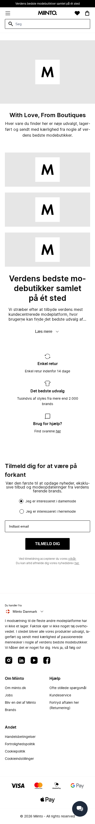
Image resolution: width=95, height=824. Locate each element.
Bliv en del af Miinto (20, 702)
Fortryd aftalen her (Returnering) (64, 705)
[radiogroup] (47, 506)
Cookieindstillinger (19, 759)
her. (77, 563)
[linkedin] (21, 660)
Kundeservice (60, 695)
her (58, 431)
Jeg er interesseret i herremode (51, 511)
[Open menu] (8, 13)
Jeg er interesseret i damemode (50, 501)
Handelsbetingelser (20, 737)
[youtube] (34, 660)
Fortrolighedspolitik (20, 744)
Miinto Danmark (25, 611)
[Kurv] (87, 13)
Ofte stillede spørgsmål (67, 688)
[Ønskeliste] (77, 13)
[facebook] (47, 660)
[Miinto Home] (47, 13)
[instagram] (9, 660)
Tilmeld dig (47, 544)
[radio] (21, 501)
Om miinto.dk (15, 688)
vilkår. (72, 558)
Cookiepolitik (15, 751)
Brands (10, 710)
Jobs (9, 695)
